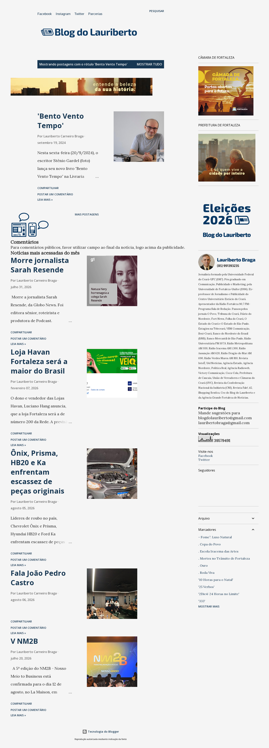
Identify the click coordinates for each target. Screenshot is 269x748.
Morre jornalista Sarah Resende (40, 265)
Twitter (79, 14)
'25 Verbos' (206, 587)
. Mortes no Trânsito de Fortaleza (224, 558)
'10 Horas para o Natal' (215, 580)
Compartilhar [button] (48, 188)
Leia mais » (45, 199)
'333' (201, 601)
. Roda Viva (206, 573)
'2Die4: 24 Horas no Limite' (218, 594)
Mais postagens (87, 214)
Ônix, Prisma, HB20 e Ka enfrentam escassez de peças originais (37, 472)
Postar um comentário (55, 194)
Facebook (44, 14)
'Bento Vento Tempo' (60, 120)
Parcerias (95, 14)
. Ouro (203, 565)
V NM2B (24, 641)
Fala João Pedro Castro (38, 577)
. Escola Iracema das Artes (218, 551)
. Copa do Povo (209, 544)
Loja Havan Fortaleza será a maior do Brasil (39, 361)
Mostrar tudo (149, 64)
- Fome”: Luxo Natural (215, 537)
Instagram (63, 14)
